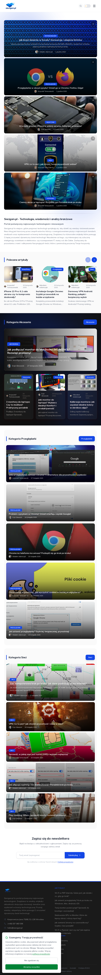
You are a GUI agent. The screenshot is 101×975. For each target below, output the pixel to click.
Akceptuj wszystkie (31, 967)
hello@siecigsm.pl (14, 928)
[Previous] (88, 259)
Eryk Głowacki (46, 129)
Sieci (50, 160)
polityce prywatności (41, 954)
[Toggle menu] (94, 6)
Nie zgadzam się (31, 960)
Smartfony (50, 122)
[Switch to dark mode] (87, 6)
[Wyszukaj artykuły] (80, 6)
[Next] (94, 259)
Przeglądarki (51, 84)
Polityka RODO (84, 968)
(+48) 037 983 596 (15, 923)
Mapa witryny (67, 971)
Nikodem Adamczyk (46, 52)
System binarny (50, 36)
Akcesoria (50, 198)
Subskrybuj (73, 855)
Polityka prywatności (65, 862)
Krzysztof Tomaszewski (46, 91)
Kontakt (73, 968)
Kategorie (60, 936)
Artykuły (60, 888)
